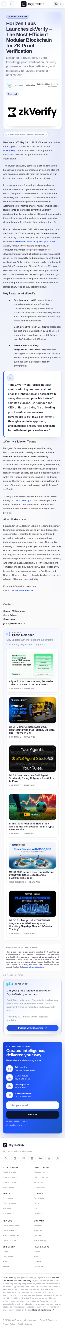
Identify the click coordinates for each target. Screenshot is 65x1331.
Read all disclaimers (41, 1310)
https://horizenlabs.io (20, 590)
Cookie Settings (25, 1324)
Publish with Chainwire (30, 1028)
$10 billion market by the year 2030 (34, 241)
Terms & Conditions (48, 1320)
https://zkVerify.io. (22, 500)
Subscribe (32, 1115)
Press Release (19, 16)
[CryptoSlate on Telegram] (32, 1158)
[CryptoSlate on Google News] (14, 1158)
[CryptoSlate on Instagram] (49, 1158)
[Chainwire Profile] (10, 85)
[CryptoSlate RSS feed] (57, 1158)
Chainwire (30, 85)
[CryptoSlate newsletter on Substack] (23, 1158)
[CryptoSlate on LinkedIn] (40, 1158)
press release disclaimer (33, 967)
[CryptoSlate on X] (6, 1158)
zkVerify (10, 150)
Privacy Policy (24, 1281)
